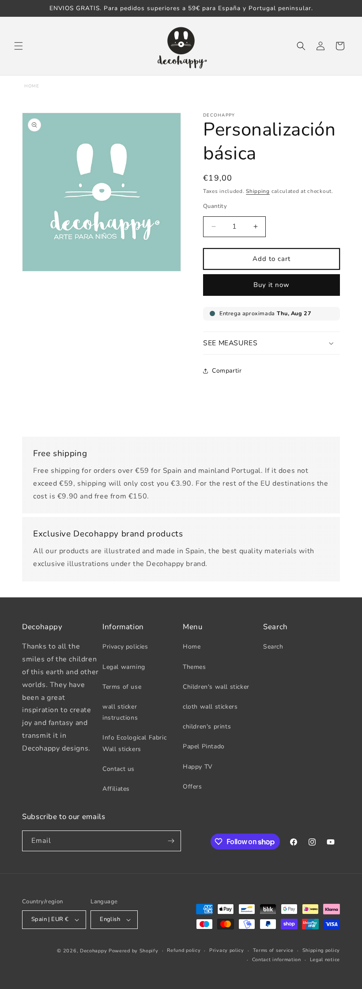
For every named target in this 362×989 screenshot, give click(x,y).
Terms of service (273, 950)
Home (31, 86)
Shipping (258, 191)
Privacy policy (226, 950)
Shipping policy (321, 950)
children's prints (207, 726)
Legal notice (325, 959)
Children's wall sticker (216, 687)
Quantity (215, 206)
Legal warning (123, 667)
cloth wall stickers (210, 706)
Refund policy (183, 950)
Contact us (118, 769)
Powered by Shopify (133, 950)
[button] (18, 46)
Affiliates (116, 789)
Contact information (276, 959)
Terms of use (121, 687)
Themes (194, 667)
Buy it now (271, 284)
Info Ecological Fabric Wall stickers (134, 743)
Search (273, 646)
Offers (192, 786)
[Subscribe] (171, 840)
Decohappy (93, 950)
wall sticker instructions (120, 712)
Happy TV (198, 767)
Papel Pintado (204, 746)
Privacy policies (125, 646)
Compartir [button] (226, 370)
